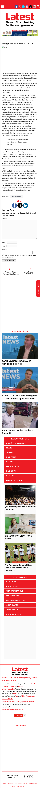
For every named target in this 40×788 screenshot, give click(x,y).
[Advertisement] (20, 304)
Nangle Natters (16, 196)
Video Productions (28, 696)
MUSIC (9, 448)
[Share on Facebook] (14, 207)
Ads (16, 696)
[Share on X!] (20, 207)
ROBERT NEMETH (14, 614)
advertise (10, 783)
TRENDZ (10, 452)
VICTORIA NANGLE (14, 591)
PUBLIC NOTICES (14, 480)
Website (4, 249)
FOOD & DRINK (13, 466)
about (4, 783)
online (20, 686)
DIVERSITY (11, 471)
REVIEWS (10, 476)
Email (4, 246)
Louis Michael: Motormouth (29, 273)
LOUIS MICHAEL (13, 596)
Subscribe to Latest (20, 2)
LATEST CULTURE (20, 439)
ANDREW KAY (12, 586)
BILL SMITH (11, 582)
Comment (5, 218)
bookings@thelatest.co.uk (24, 702)
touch (15, 694)
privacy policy (33, 783)
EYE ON (9, 462)
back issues (18, 783)
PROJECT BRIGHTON (15, 600)
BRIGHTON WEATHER (20, 776)
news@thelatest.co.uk (15, 710)
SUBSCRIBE (38, 288)
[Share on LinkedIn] (25, 207)
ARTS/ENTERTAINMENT (16, 443)
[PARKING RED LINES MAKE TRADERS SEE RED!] (20, 346)
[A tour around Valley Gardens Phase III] (20, 415)
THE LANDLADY (13, 610)
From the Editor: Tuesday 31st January (11, 273)
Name (4, 242)
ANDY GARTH (12, 605)
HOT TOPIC (11, 457)
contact (25, 783)
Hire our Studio (7, 699)
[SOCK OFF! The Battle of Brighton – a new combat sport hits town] (20, 380)
